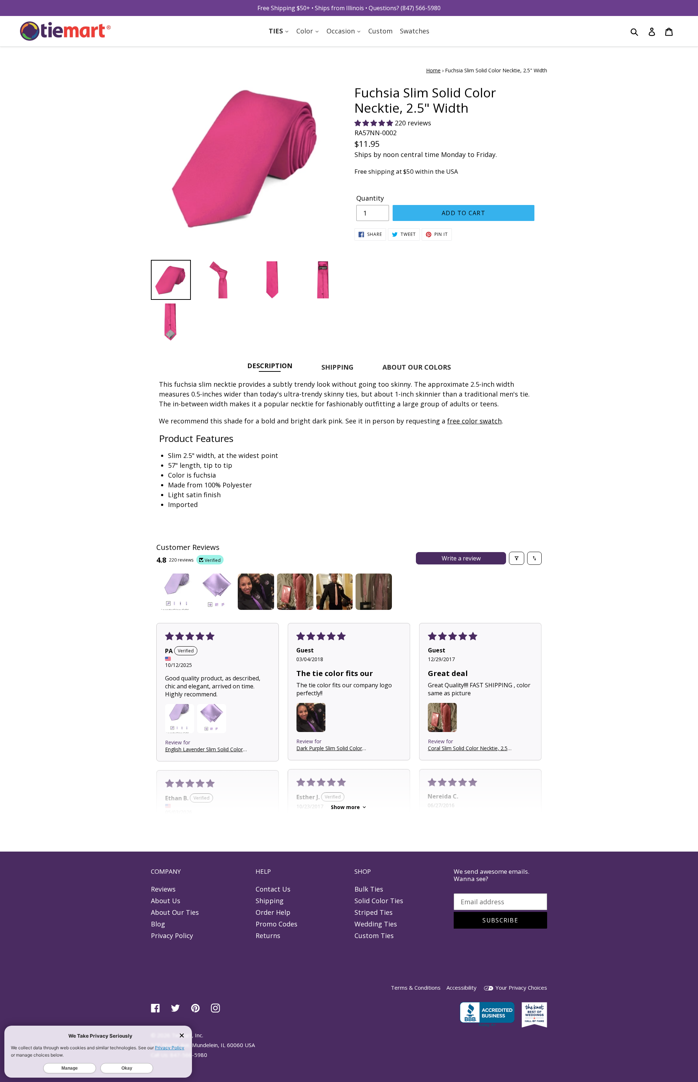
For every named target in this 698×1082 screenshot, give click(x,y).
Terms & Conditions (416, 987)
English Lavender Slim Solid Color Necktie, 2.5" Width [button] (204, 748)
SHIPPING (337, 367)
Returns (268, 935)
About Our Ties (175, 912)
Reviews (163, 889)
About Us (165, 900)
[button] (374, 122)
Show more (345, 807)
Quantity (370, 198)
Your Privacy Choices (520, 987)
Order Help (273, 912)
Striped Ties (373, 912)
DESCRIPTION (269, 365)
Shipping (270, 900)
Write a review (461, 558)
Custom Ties (374, 935)
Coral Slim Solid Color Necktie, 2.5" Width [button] (469, 748)
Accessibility (461, 987)
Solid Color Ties (378, 900)
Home (433, 70)
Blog (158, 924)
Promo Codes (276, 924)
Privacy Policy (172, 935)
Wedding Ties (375, 924)
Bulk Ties (368, 889)
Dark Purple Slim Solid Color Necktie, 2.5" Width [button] (329, 748)
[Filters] (516, 558)
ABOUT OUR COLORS (416, 367)
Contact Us (273, 889)
